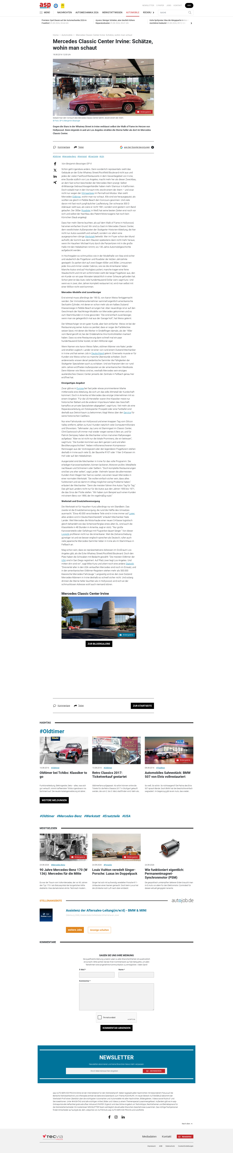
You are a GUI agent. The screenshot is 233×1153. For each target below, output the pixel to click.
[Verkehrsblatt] (61, 5)
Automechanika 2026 (87, 12)
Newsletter (148, 5)
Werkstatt (90, 236)
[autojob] (182, 900)
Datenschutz (170, 1146)
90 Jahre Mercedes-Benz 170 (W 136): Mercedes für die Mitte (63, 872)
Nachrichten (64, 12)
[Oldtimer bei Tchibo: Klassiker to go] (64, 750)
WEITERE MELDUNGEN (54, 800)
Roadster (86, 210)
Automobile (132, 12)
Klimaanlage (88, 193)
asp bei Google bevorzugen (137, 147)
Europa (80, 388)
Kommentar (84, 981)
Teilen (81, 147)
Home (56, 35)
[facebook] (109, 1117)
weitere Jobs (75, 929)
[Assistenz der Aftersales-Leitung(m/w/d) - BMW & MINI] (46, 915)
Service (127, 412)
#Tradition (160, 768)
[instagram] (116, 1117)
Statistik (130, 563)
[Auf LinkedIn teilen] (55, 176)
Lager (132, 513)
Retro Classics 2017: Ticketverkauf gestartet (109, 775)
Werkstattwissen (112, 12)
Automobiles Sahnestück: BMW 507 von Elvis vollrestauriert (168, 775)
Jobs (168, 5)
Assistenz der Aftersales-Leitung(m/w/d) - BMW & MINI (106, 910)
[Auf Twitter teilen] (55, 170)
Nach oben (186, 1124)
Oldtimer (76, 196)
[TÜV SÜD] (55, 5)
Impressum (152, 1146)
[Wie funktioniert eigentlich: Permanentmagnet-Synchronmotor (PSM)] (169, 847)
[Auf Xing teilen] (55, 182)
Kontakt (178, 5)
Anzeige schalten (99, 930)
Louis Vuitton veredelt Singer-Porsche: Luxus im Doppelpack (114, 872)
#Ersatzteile (111, 816)
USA (63, 560)
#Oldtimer (52, 731)
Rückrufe (148, 12)
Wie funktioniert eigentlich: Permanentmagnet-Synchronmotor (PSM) (164, 874)
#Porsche (108, 865)
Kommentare (64, 147)
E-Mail (82, 969)
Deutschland (97, 353)
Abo (189, 5)
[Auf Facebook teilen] (55, 164)
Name (121, 969)
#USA (126, 816)
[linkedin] (123, 1117)
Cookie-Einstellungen (185, 1146)
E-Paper (160, 5)
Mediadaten (149, 1136)
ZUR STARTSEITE (142, 705)
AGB (160, 1146)
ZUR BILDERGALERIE (99, 643)
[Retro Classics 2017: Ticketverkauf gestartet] (116, 750)
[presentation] (191, 23)
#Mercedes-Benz (69, 816)
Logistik (65, 534)
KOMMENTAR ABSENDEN (117, 1028)
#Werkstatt (92, 816)
